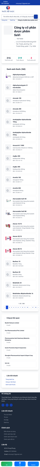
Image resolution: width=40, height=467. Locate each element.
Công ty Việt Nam (10, 382)
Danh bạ (12, 20)
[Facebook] (31, 3)
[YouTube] (34, 3)
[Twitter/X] (38, 3)
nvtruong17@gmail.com (15, 454)
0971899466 (12, 451)
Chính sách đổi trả (9, 439)
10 (27, 307)
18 (35, 307)
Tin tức (6, 417)
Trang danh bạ (9, 379)
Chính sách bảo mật (9, 434)
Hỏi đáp (6, 420)
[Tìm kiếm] (36, 17)
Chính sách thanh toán (10, 436)
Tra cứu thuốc (8, 414)
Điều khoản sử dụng (10, 431)
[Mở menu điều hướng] (37, 9)
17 (32, 307)
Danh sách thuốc (10, 384)
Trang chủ (4, 20)
